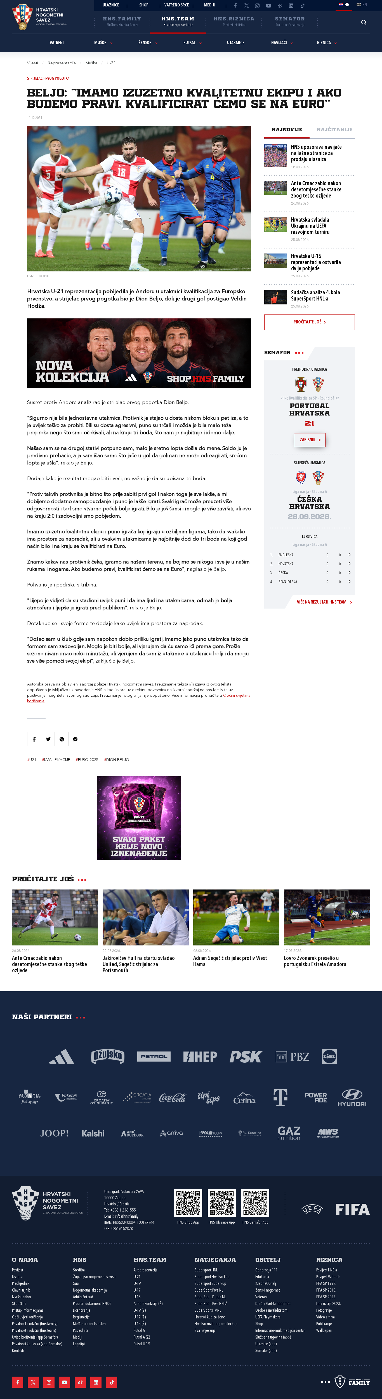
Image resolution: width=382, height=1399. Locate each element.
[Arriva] (171, 1133)
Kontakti (18, 1351)
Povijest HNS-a (326, 1270)
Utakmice (235, 43)
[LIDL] (329, 1056)
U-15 (137, 1297)
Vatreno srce (176, 5)
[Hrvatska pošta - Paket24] (66, 1097)
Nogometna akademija (90, 1290)
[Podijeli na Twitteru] (48, 739)
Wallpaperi (324, 1331)
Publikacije (324, 1324)
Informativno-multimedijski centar (280, 1331)
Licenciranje (81, 1311)
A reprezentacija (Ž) (148, 1304)
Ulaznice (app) (266, 1344)
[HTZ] (30, 1097)
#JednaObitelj (265, 1284)
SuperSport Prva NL (209, 1290)
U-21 (137, 1277)
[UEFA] (312, 1208)
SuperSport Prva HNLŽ (211, 1304)
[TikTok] (302, 5)
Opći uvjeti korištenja (27, 1317)
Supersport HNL (206, 1270)
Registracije (81, 1317)
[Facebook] (235, 5)
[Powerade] (316, 1097)
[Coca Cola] (173, 1097)
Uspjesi (17, 1277)
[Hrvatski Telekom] (280, 1097)
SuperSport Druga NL (210, 1297)
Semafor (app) (266, 1351)
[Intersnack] (209, 1097)
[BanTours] (210, 1133)
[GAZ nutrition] (288, 1133)
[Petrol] (154, 1056)
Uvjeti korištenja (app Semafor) (35, 1337)
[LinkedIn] (291, 5)
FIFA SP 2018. (326, 1290)
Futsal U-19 (142, 1344)
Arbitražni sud (83, 1297)
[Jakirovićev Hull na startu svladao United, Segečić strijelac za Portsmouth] (146, 917)
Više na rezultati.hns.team (321, 602)
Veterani (261, 1297)
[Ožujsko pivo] (108, 1056)
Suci (76, 1284)
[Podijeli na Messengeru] (75, 739)
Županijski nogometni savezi (94, 1277)
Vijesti (32, 63)
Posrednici (80, 1331)
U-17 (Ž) (140, 1317)
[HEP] (200, 1056)
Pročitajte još (307, 322)
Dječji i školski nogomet (272, 1304)
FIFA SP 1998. (326, 1284)
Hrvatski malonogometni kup (216, 1324)
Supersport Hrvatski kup (212, 1277)
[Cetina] (245, 1097)
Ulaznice (111, 5)
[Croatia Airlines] (137, 1097)
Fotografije (324, 1311)
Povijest (17, 1270)
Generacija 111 (266, 1270)
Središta (79, 1270)
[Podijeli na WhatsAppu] (61, 739)
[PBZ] (292, 1056)
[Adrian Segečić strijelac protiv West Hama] (236, 917)
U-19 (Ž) (140, 1311)
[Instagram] (257, 5)
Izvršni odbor (21, 1297)
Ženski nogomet (267, 1290)
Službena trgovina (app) (273, 1337)
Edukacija (262, 1277)
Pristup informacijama (28, 1311)
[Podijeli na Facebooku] (34, 739)
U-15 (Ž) (140, 1324)
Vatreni (57, 43)
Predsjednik (20, 1284)
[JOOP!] (54, 1133)
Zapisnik (307, 440)
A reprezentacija (145, 1270)
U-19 (137, 1284)
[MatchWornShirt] (328, 1133)
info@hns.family (126, 1217)
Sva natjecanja (205, 1331)
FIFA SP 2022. (326, 1297)
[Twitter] (246, 5)
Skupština (19, 1304)
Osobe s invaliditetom (271, 1311)
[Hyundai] (352, 1097)
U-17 (137, 1290)
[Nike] (62, 1056)
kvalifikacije (56, 760)
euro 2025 (87, 760)
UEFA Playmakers (267, 1317)
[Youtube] (268, 5)
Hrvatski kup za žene (210, 1317)
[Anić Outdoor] (132, 1133)
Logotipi (79, 1344)
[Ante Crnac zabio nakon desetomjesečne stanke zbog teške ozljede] (55, 917)
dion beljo (116, 760)
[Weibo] (280, 5)
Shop (143, 5)
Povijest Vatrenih (328, 1277)
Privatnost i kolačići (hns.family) (34, 1324)
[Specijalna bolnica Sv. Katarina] (249, 1133)
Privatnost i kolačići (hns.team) (34, 1331)
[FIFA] (353, 1208)
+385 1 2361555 (123, 1210)
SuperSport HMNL (208, 1311)
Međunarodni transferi (89, 1324)
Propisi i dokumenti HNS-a (92, 1304)
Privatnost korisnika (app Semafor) (37, 1344)
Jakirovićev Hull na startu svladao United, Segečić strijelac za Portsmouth (139, 965)
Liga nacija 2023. (328, 1304)
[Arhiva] (363, 22)
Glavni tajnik (21, 1290)
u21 (31, 760)
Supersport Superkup (210, 1284)
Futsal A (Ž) (142, 1337)
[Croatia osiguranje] (101, 1097)
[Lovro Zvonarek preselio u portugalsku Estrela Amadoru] (327, 917)
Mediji (209, 5)
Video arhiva (325, 1317)
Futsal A (139, 1331)
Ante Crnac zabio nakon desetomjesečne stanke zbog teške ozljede (49, 965)
